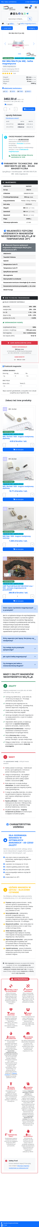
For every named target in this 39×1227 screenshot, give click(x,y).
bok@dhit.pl (34, 2)
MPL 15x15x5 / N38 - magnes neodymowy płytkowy (18, 437)
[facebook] (19, 14)
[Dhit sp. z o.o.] (10, 7)
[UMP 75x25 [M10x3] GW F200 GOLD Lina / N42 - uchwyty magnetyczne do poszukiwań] (18, 568)
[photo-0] (19, 54)
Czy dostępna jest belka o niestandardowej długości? (13, 664)
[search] (30, 19)
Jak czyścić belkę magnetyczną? (15, 657)
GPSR (13, 91)
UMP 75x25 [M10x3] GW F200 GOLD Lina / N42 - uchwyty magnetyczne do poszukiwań (18, 588)
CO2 (6, 91)
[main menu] (36, 7)
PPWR (21, 91)
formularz (20, 143)
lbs (27, 373)
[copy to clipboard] (11, 14)
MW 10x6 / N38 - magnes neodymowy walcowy (17, 537)
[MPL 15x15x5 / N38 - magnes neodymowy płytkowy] (18, 419)
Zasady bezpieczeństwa (10, 1223)
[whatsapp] (25, 14)
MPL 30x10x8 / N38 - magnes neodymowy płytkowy (18, 487)
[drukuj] (14, 14)
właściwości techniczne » (13, 88)
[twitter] (22, 14)
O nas (5, 1225)
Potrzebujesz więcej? (12, 118)
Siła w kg (5, 373)
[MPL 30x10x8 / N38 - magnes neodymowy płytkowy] (18, 468)
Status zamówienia (10, 2)
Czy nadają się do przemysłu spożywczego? (13, 648)
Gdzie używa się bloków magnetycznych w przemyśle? (18, 609)
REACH (29, 91)
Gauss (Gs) (6, 383)
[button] (26, 7)
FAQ (2, 2)
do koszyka (30, 109)
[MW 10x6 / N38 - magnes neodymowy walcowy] (18, 518)
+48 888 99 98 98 (23, 139)
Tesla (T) (22, 383)
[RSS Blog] (17, 14)
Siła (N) (16, 373)
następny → (33, 28)
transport (9, 104)
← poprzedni (7, 28)
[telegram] (27, 14)
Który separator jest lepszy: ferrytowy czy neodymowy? (18, 639)
